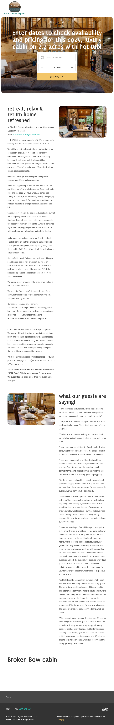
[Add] (71, 67)
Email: (8, 719)
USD (8, 709)
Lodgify (61, 719)
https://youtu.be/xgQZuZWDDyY (26, 134)
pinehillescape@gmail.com (23, 719)
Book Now (54, 77)
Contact (9, 697)
